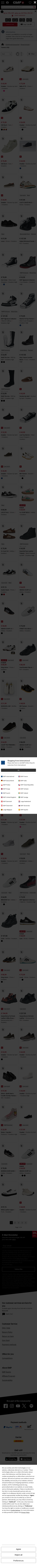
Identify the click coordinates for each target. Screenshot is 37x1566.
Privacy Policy (25, 1512)
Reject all (18, 1555)
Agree (18, 1549)
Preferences (18, 1560)
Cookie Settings (15, 1510)
